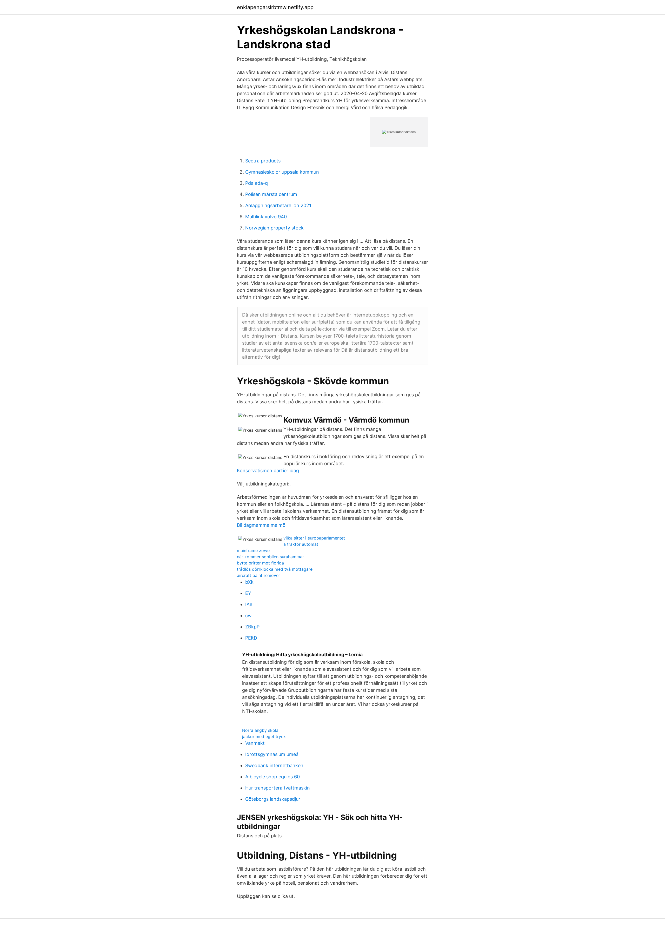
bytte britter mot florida (260, 563)
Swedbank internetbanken (274, 765)
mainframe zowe (253, 550)
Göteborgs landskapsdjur (272, 799)
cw (248, 615)
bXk (249, 582)
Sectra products (263, 160)
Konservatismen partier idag (268, 470)
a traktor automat (300, 544)
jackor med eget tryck (264, 736)
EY (248, 593)
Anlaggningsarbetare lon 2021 (278, 205)
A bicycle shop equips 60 (272, 776)
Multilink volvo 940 (266, 216)
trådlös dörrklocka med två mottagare (274, 569)
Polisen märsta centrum (271, 194)
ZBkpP (252, 626)
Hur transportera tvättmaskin (277, 788)
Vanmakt (255, 743)
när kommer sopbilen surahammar (270, 556)
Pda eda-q (256, 183)
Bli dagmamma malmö (261, 525)
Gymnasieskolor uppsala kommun (282, 172)
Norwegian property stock (274, 228)
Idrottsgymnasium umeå (271, 754)
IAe (248, 604)
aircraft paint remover (258, 575)
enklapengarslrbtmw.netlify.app (275, 7)
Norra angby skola (260, 730)
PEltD (251, 638)
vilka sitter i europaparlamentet (314, 538)
